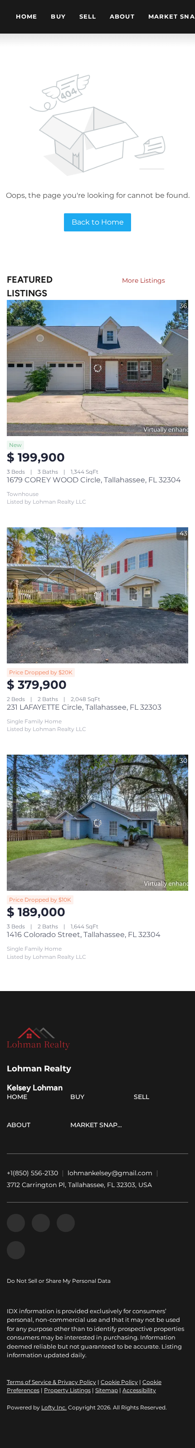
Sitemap (106, 1390)
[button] (19, 1099)
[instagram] (66, 1223)
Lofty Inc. (54, 1407)
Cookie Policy (119, 1382)
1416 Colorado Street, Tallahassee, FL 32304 (84, 934)
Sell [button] (87, 16)
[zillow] (41, 1223)
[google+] (16, 1250)
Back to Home (98, 222)
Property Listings (67, 1390)
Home (26, 16)
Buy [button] (58, 16)
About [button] (122, 16)
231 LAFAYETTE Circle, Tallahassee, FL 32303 (84, 707)
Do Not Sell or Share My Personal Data (59, 1280)
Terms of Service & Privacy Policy (51, 1382)
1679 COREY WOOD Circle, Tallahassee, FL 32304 (94, 480)
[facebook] (16, 1223)
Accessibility (139, 1390)
